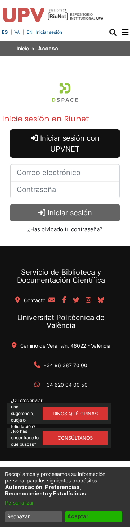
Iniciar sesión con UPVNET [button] (68, 143)
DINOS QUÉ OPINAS (75, 413)
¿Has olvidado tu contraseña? (65, 229)
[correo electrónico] (52, 300)
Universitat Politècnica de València (61, 321)
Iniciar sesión (50, 32)
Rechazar (18, 516)
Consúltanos (75, 438)
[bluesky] (101, 300)
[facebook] (64, 300)
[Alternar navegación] (125, 32)
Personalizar (19, 502)
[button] (112, 32)
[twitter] (76, 300)
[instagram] (88, 300)
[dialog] (65, 497)
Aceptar (77, 516)
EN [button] (29, 32)
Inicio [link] (23, 48)
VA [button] (17, 32)
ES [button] (5, 32)
